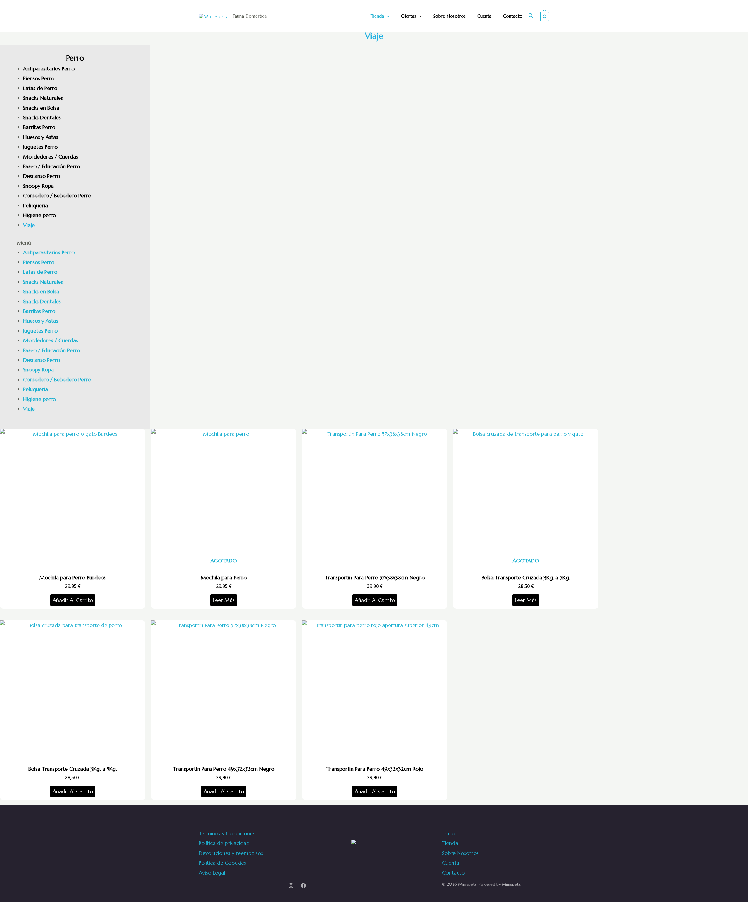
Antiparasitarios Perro (49, 68)
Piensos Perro (38, 78)
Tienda (377, 16)
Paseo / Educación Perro (51, 166)
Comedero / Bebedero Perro (57, 195)
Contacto (512, 16)
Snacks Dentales (42, 117)
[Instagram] (291, 885)
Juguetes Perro (40, 146)
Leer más (224, 600)
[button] (74, 242)
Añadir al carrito (73, 600)
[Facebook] (303, 885)
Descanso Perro (41, 176)
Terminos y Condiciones (227, 833)
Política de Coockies (222, 862)
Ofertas (408, 16)
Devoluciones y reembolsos (231, 853)
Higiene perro (39, 215)
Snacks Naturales (43, 97)
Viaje (29, 225)
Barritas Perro (39, 127)
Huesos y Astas (40, 137)
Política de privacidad (224, 843)
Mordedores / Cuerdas (50, 156)
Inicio (448, 833)
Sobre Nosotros (449, 16)
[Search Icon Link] (531, 16)
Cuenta (484, 16)
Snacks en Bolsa (41, 107)
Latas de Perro (40, 88)
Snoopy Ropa (38, 186)
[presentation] (386, 16)
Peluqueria (35, 205)
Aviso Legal (212, 872)
